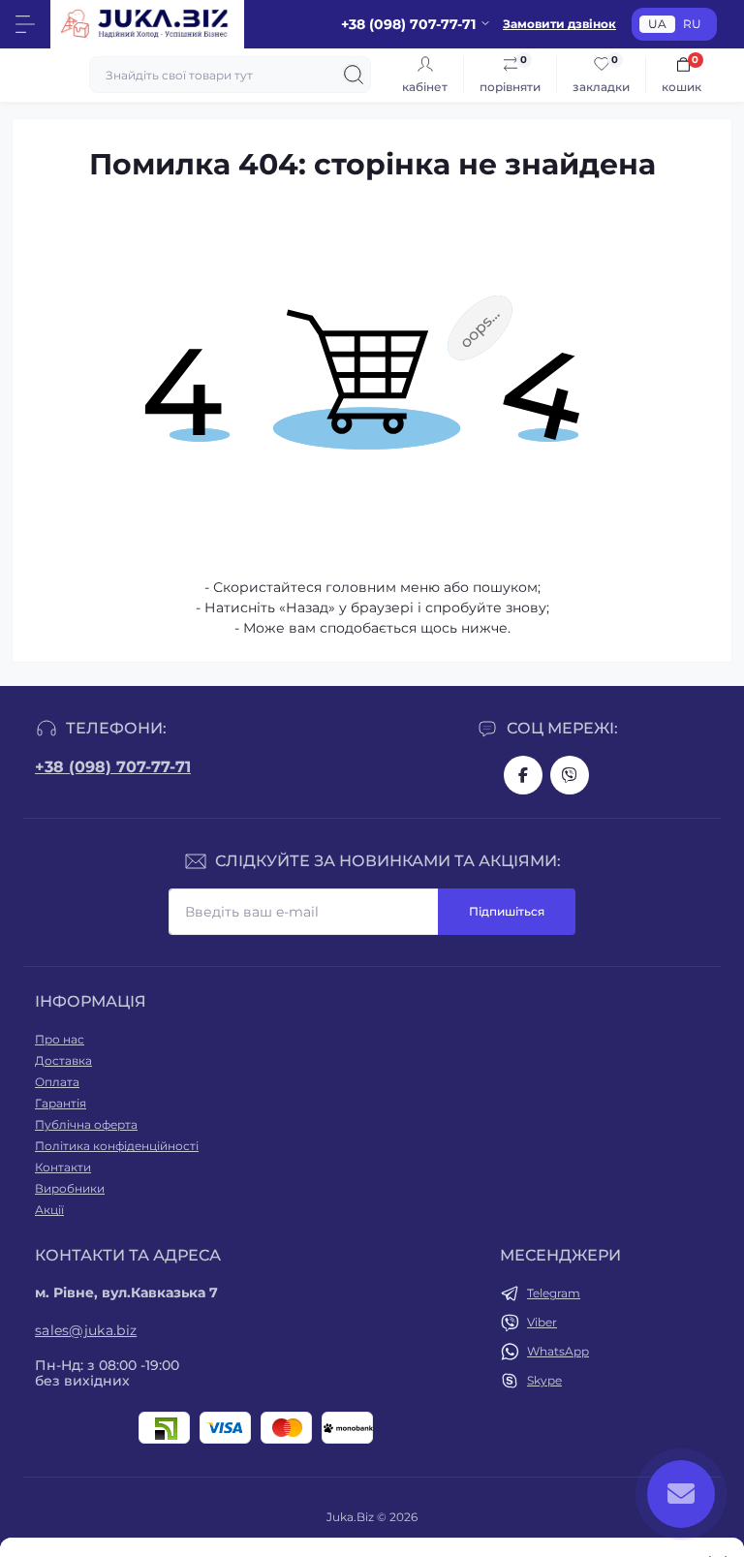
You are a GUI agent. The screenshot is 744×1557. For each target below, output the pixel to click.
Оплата (57, 1081)
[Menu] (25, 24)
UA (657, 23)
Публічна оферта (86, 1124)
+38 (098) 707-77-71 (113, 767)
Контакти (63, 1167)
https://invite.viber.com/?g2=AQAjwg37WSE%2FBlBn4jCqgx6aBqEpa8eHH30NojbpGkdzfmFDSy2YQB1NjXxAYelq (569, 775)
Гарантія (60, 1103)
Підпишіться (506, 911)
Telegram (553, 1293)
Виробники (70, 1188)
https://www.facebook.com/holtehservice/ (523, 775)
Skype (544, 1380)
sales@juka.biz (86, 1330)
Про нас (59, 1039)
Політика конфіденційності (117, 1145)
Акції (49, 1209)
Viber (542, 1322)
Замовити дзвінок (559, 23)
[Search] (353, 74)
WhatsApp (558, 1351)
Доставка (63, 1060)
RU (692, 23)
